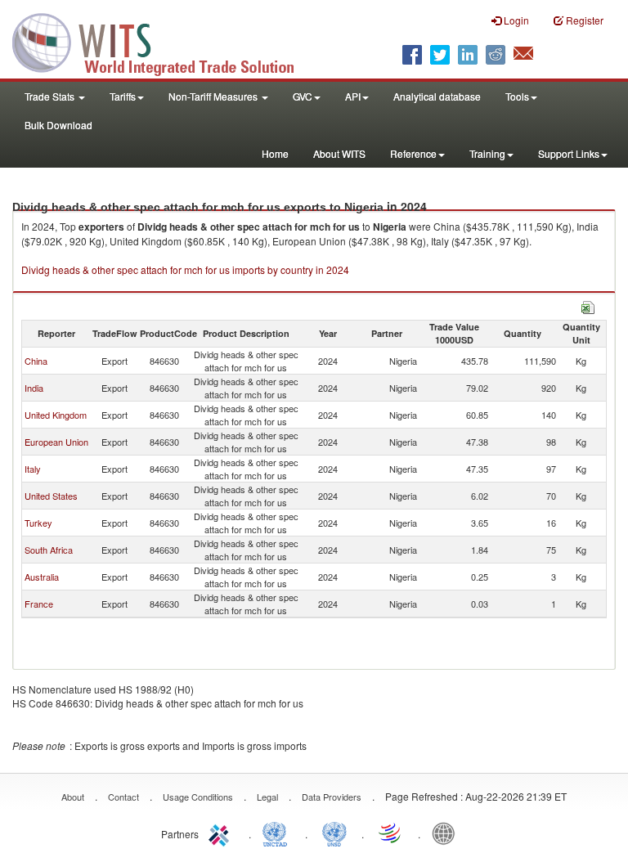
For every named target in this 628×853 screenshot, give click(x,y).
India (34, 387)
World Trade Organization (391, 832)
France (39, 603)
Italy (33, 468)
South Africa (49, 549)
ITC (221, 832)
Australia (42, 576)
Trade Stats (51, 96)
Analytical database (437, 96)
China (36, 360)
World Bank (447, 832)
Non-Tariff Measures (214, 96)
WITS (163, 41)
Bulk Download (58, 125)
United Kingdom (56, 414)
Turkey (38, 522)
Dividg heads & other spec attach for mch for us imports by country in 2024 (185, 269)
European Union (56, 441)
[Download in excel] (587, 305)
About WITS (339, 153)
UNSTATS (334, 832)
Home (275, 153)
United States (51, 495)
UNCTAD (278, 832)
